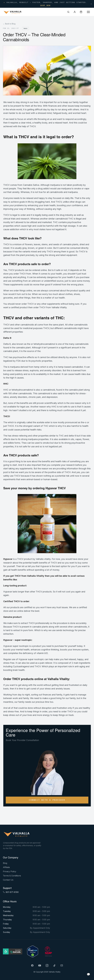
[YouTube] (39, 965)
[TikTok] (54, 965)
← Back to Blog (9, 24)
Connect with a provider (47, 800)
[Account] (74, 12)
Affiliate (6, 867)
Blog (5, 863)
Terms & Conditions (12, 875)
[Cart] (81, 12)
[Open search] (68, 12)
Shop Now (45, 5)
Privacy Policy (9, 871)
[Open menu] (88, 12)
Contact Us (8, 880)
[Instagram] (47, 965)
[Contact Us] (61, 965)
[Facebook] (32, 965)
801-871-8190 (12, 892)
